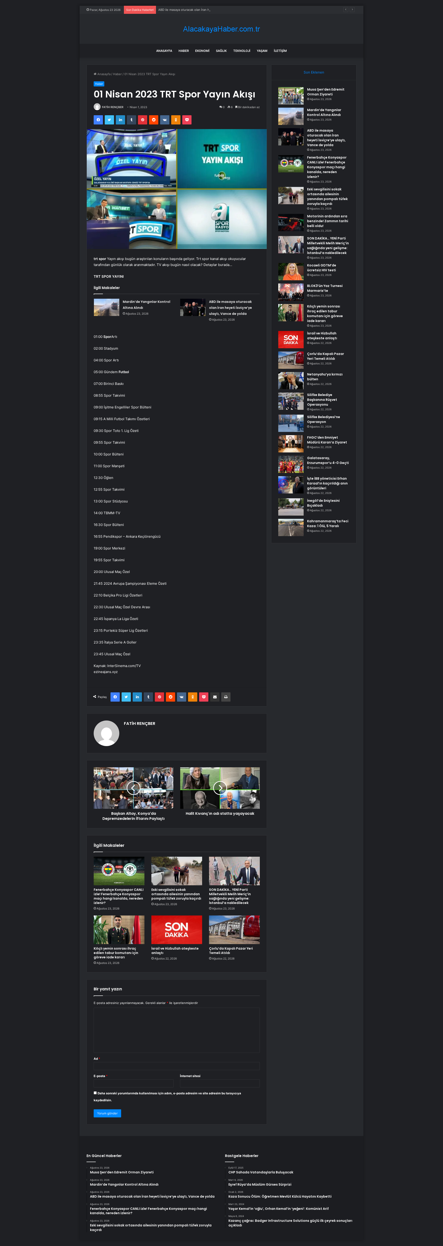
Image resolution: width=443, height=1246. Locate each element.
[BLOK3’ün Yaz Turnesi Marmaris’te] (291, 292)
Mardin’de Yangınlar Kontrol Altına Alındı (324, 112)
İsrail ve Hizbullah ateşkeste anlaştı (175, 950)
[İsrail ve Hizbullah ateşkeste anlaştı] (176, 929)
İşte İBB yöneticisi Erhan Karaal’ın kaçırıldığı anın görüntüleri (327, 483)
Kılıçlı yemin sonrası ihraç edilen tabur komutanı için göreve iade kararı (116, 953)
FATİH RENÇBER (112, 107)
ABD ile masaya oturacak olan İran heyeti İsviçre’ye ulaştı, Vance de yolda (210, 10)
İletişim (280, 51)
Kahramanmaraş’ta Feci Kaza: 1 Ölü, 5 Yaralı (327, 523)
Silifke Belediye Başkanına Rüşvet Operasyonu (322, 400)
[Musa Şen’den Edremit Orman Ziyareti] (291, 95)
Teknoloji (241, 51)
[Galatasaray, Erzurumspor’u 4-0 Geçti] (291, 464)
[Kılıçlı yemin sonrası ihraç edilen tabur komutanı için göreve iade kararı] (119, 929)
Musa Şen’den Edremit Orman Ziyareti (325, 92)
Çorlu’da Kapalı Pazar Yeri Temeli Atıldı (231, 950)
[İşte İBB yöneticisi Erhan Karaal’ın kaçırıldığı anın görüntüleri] (291, 484)
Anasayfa (164, 51)
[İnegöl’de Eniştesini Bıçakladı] (291, 507)
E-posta (101, 1076)
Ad (97, 1058)
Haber (184, 51)
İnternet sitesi (190, 1076)
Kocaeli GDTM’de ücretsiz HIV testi (321, 267)
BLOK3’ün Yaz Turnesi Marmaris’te (325, 288)
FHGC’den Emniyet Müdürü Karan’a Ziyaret (327, 440)
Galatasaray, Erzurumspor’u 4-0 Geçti (328, 460)
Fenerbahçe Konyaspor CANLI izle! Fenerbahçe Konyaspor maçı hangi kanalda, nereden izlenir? (119, 896)
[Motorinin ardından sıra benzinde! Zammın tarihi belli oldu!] (291, 222)
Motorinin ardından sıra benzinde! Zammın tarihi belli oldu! (327, 221)
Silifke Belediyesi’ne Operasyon (323, 419)
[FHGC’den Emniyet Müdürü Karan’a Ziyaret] (291, 443)
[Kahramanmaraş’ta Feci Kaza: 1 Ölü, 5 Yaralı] (291, 527)
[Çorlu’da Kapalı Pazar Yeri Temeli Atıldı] (234, 929)
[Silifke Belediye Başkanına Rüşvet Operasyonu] (291, 401)
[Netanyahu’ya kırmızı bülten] (291, 380)
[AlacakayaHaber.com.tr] (221, 29)
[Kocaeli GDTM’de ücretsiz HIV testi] (291, 271)
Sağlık (221, 51)
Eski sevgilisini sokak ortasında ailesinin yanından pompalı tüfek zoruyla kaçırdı (176, 894)
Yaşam (262, 51)
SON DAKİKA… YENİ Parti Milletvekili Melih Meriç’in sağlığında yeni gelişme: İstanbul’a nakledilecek (230, 896)
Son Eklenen (314, 72)
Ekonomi (202, 51)
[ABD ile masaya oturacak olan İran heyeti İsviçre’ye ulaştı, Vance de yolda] (193, 307)
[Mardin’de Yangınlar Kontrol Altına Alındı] (106, 307)
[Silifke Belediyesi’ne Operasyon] (291, 423)
